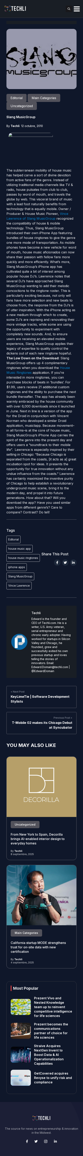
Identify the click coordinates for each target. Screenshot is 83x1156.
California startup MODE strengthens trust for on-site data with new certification (38, 947)
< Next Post (18, 691)
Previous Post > (63, 717)
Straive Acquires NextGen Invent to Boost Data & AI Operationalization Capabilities (49, 1055)
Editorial (13, 539)
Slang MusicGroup (20, 576)
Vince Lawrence (19, 585)
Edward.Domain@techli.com (49, 667)
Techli (15, 126)
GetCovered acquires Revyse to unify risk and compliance (53, 1077)
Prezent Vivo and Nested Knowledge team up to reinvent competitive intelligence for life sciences (53, 1007)
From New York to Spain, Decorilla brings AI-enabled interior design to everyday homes (38, 838)
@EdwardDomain (42, 671)
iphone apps (16, 567)
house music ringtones (23, 558)
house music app (19, 548)
